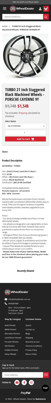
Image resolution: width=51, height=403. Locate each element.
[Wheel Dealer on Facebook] (24, 382)
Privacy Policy (31, 350)
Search (28, 325)
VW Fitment (10, 346)
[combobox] (25, 17)
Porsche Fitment (12, 341)
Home (4, 26)
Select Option (10, 121)
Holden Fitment (11, 350)
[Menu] (4, 8)
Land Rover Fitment (13, 337)
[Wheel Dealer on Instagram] (31, 382)
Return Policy (31, 354)
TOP (45, 388)
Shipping (23, 112)
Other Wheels (10, 354)
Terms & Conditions (34, 346)
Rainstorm (41, 399)
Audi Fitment (10, 325)
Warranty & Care (32, 341)
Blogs (28, 333)
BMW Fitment (10, 329)
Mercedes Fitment (12, 333)
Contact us (30, 329)
